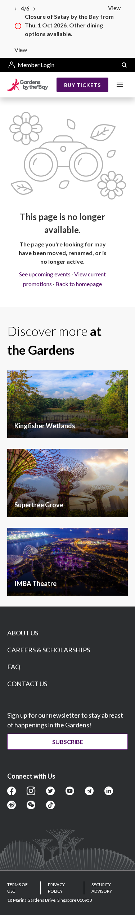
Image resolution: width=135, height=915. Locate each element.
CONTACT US (27, 684)
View (114, 7)
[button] (124, 65)
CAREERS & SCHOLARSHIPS (48, 650)
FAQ (13, 667)
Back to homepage (78, 283)
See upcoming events (45, 274)
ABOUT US (22, 633)
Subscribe (67, 741)
